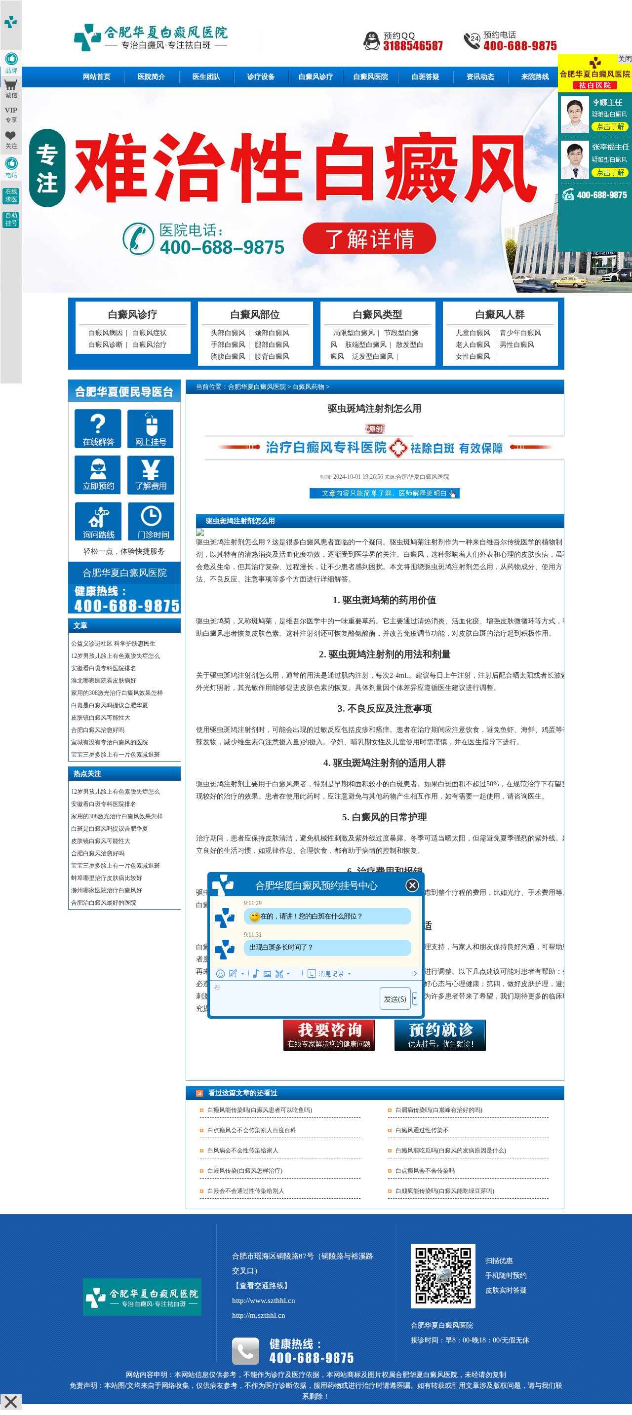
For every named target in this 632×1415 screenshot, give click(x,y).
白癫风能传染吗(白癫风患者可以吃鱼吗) (259, 1110)
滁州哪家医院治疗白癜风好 (106, 890)
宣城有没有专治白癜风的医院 (109, 742)
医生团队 (206, 76)
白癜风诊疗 (316, 76)
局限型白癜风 (354, 333)
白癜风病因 (105, 333)
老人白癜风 (473, 344)
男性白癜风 (517, 344)
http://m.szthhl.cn (258, 1315)
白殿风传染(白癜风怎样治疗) (244, 1170)
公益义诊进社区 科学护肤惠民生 (113, 643)
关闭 (625, 59)
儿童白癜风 (473, 333)
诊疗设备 (261, 76)
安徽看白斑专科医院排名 (103, 668)
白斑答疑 (425, 76)
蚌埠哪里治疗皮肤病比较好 (106, 878)
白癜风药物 (308, 386)
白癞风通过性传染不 (422, 1130)
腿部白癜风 (272, 344)
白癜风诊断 (105, 344)
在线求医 (11, 195)
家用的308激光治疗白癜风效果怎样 (117, 692)
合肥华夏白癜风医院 (257, 386)
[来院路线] (98, 521)
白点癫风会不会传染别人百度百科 (251, 1130)
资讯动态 (480, 76)
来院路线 (535, 76)
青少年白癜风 (520, 333)
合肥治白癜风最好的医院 (103, 902)
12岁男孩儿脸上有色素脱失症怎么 (115, 655)
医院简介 (151, 76)
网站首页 (97, 76)
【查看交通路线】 (261, 1286)
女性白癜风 (473, 356)
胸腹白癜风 (228, 356)
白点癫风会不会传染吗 (425, 1170)
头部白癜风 (228, 333)
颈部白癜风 (272, 333)
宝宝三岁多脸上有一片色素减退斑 (115, 754)
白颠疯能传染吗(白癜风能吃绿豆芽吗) (444, 1190)
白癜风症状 (149, 333)
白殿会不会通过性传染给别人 (245, 1190)
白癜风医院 (371, 76)
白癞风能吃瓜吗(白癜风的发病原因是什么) (450, 1150)
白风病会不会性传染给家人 (242, 1150)
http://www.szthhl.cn (263, 1300)
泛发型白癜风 (373, 356)
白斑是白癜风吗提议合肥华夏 (109, 705)
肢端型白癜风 (366, 344)
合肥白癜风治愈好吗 (97, 730)
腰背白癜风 (272, 356)
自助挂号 (11, 219)
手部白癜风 (228, 344)
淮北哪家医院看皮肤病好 (103, 680)
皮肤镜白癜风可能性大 (100, 717)
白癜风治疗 (149, 344)
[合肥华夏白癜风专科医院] (316, 39)
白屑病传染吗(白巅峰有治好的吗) (438, 1110)
